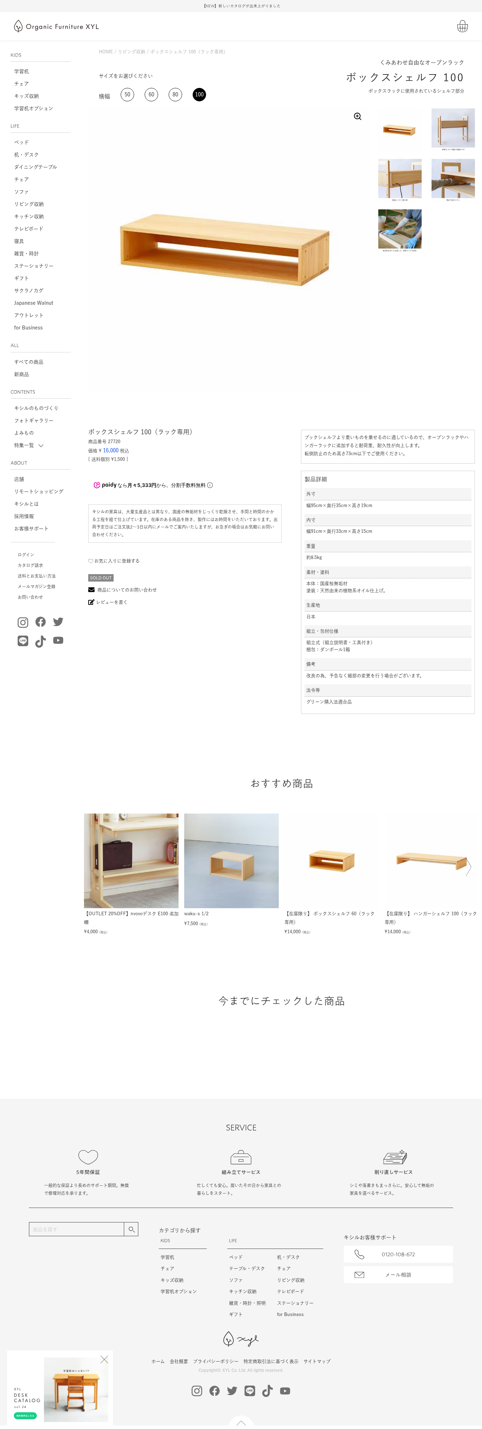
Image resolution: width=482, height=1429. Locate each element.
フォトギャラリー (34, 420)
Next (467, 871)
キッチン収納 (29, 216)
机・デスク (26, 154)
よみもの (24, 432)
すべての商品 (28, 361)
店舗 (19, 479)
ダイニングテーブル (35, 167)
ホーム (158, 1361)
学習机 (21, 71)
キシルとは (26, 503)
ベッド (21, 142)
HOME (106, 51)
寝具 (19, 241)
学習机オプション (33, 108)
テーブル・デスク (247, 1268)
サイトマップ (317, 1361)
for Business (28, 327)
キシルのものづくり (36, 408)
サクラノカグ (28, 290)
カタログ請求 (30, 565)
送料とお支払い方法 (37, 576)
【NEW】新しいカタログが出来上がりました (241, 6)
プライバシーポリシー (216, 1361)
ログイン (26, 555)
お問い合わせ (30, 597)
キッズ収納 (26, 96)
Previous (96, 875)
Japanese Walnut (33, 302)
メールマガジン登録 (36, 586)
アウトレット (29, 315)
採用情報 (24, 516)
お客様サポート (31, 528)
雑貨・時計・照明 (247, 1303)
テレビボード (28, 228)
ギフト (21, 278)
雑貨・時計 (26, 253)
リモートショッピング (39, 491)
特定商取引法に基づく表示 (271, 1361)
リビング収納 (29, 204)
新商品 (21, 374)
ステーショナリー (34, 265)
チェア (21, 83)
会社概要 (179, 1361)
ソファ (21, 191)
